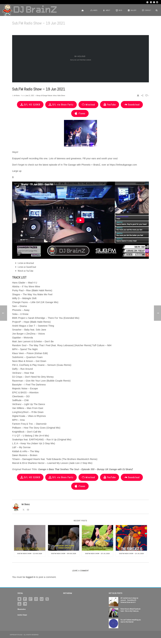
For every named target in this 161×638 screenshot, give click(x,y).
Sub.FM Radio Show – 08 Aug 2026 (63, 553)
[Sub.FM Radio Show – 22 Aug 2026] (29, 538)
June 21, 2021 (29, 95)
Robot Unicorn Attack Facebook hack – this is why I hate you (130, 610)
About (108, 10)
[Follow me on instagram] (36, 599)
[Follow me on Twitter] (23, 509)
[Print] (138, 95)
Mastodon (22, 609)
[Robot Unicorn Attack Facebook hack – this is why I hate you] (113, 612)
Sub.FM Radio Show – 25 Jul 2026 (97, 553)
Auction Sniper (22, 615)
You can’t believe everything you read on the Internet (131, 621)
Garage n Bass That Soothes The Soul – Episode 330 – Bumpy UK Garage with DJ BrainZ (85, 469)
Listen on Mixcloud (26, 263)
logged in (30, 577)
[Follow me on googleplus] (30, 599)
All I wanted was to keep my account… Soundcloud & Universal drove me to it (129, 600)
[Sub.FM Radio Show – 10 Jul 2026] (131, 538)
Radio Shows (61, 95)
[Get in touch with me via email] (28, 509)
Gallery (133, 10)
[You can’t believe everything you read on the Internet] (113, 623)
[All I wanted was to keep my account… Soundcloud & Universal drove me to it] (113, 601)
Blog (120, 10)
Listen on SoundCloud (27, 266)
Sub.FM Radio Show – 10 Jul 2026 (131, 553)
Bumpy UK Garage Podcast (44, 95)
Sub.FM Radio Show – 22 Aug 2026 (29, 553)
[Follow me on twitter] (47, 599)
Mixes (95, 10)
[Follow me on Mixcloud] (41, 599)
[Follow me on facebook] (25, 599)
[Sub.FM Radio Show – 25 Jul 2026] (97, 538)
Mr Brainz (17, 95)
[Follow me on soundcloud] (25, 604)
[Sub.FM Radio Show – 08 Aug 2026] (63, 538)
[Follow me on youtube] (19, 604)
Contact (148, 10)
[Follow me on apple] (19, 599)
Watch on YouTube (25, 270)
